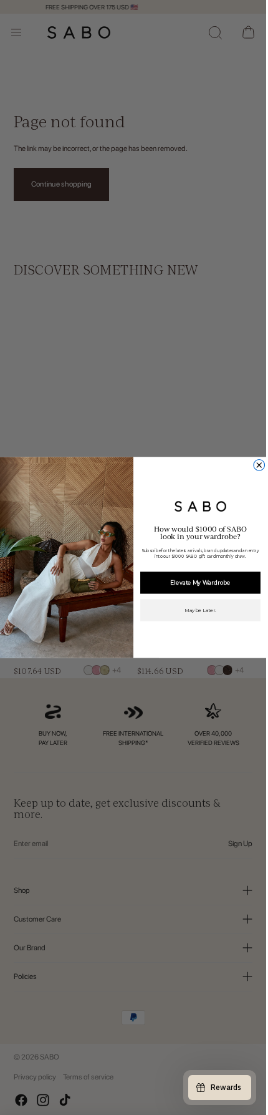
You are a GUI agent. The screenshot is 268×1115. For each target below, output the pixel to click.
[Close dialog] (258, 465)
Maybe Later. (200, 610)
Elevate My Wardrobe (200, 582)
